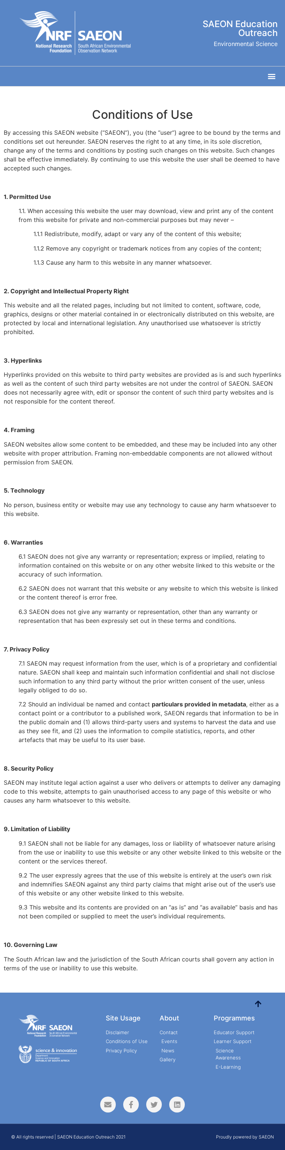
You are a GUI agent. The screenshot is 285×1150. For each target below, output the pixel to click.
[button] (271, 76)
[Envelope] (108, 1104)
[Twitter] (154, 1104)
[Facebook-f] (131, 1104)
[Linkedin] (177, 1104)
